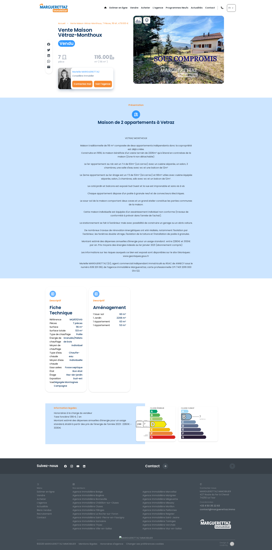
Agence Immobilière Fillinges (88, 510)
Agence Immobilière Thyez (87, 524)
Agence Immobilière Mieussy (158, 502)
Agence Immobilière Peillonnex (160, 510)
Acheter (41, 499)
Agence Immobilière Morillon (158, 506)
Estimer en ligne (46, 491)
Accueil (61, 23)
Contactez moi (82, 84)
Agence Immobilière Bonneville (90, 499)
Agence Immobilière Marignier (159, 495)
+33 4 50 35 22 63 (210, 505)
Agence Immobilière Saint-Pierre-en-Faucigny (98, 517)
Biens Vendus (44, 510)
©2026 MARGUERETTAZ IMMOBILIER (56, 543)
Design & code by (224, 543)
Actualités (42, 506)
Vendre (41, 495)
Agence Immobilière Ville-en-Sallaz (92, 528)
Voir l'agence (102, 84)
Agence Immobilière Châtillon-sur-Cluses (96, 502)
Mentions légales (88, 543)
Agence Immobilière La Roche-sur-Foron (95, 513)
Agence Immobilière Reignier (159, 513)
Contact (41, 517)
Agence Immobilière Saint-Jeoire (161, 517)
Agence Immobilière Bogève (88, 495)
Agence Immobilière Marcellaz (160, 491)
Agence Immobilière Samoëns (89, 521)
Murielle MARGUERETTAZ (85, 71)
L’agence (42, 502)
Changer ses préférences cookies (145, 543)
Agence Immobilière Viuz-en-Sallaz (162, 528)
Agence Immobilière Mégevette (160, 499)
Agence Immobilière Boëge (88, 491)
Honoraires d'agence (111, 543)
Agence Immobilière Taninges (159, 521)
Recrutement (44, 513)
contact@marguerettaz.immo (217, 509)
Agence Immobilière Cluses (88, 506)
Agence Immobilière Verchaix (159, 524)
